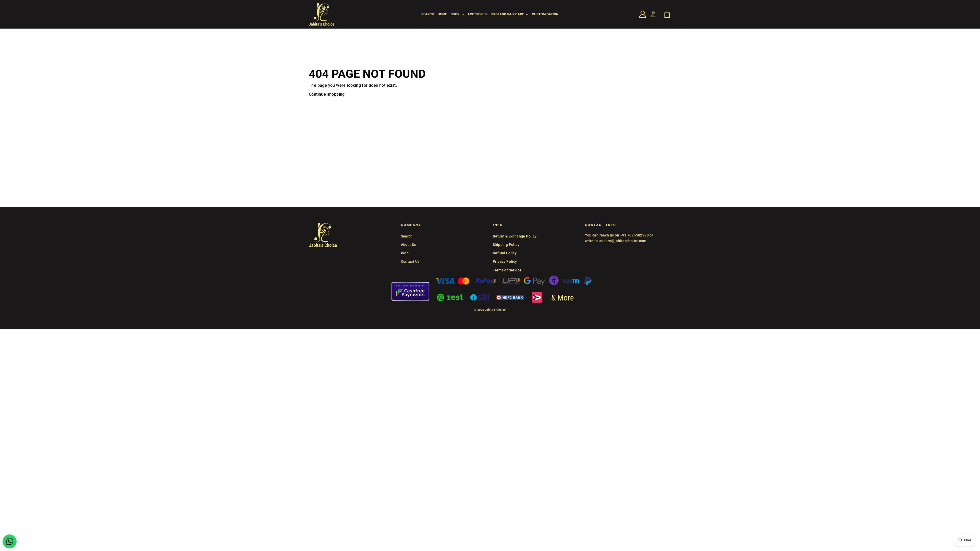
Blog (405, 253)
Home (442, 14)
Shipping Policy (506, 245)
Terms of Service (507, 270)
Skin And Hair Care (507, 14)
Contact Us (410, 261)
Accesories (477, 14)
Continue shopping (327, 94)
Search (427, 14)
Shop (455, 14)
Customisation (545, 14)
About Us (408, 245)
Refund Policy (505, 253)
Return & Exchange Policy (515, 236)
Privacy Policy (505, 261)
